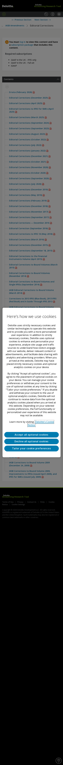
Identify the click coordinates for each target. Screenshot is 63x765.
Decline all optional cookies (31, 441)
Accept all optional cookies (31, 434)
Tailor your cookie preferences (31, 448)
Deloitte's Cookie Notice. (41, 423)
